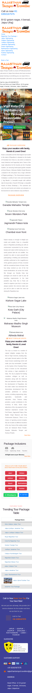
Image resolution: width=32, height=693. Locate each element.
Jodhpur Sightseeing (7, 42)
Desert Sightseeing (7, 46)
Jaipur (10, 473)
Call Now (9, 127)
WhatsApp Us (20, 127)
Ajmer (10, 488)
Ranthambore (22, 483)
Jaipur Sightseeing (7, 38)
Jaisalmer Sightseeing (8, 44)
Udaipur (21, 473)
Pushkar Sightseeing (7, 52)
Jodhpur (10, 478)
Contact (3, 55)
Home (3, 34)
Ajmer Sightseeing (7, 50)
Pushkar (21, 488)
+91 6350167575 (19, 619)
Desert (10, 483)
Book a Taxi (5, 60)
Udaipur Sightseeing (7, 40)
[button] (27, 435)
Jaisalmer (22, 478)
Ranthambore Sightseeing (9, 48)
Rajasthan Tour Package (9, 36)
